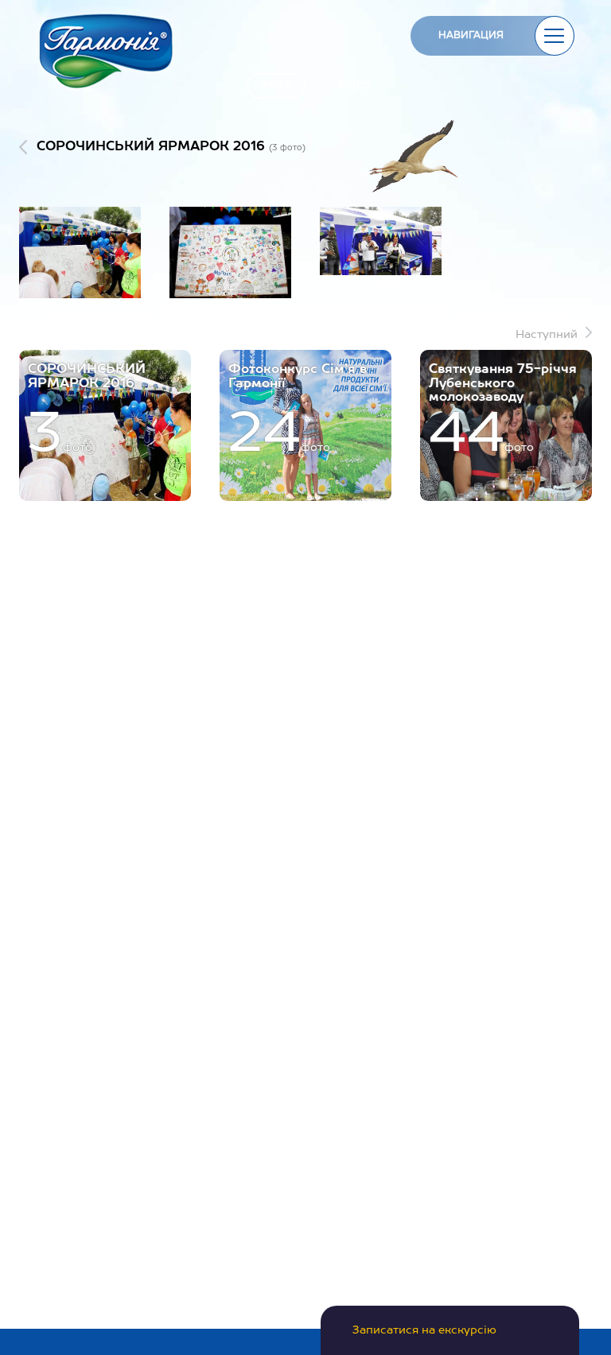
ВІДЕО (354, 86)
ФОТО (276, 86)
